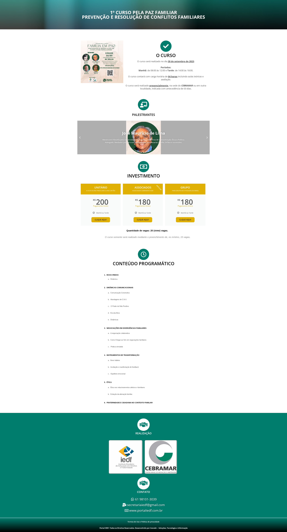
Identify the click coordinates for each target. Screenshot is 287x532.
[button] (79, 137)
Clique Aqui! (101, 219)
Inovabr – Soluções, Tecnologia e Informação (169, 528)
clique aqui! (185, 219)
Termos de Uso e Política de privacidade (143, 522)
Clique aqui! (143, 219)
